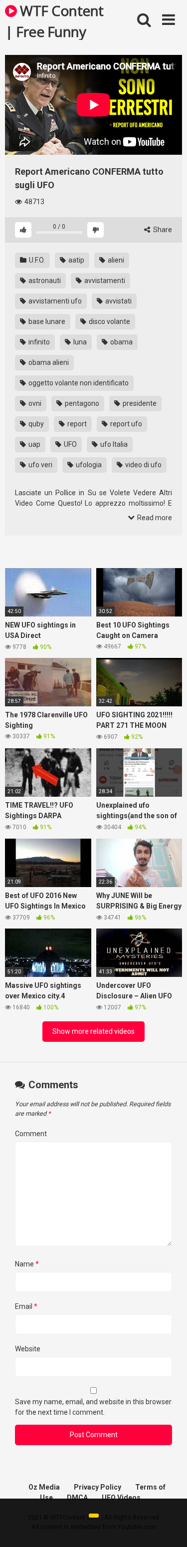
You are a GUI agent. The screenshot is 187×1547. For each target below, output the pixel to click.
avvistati (118, 301)
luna (79, 342)
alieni (115, 260)
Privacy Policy (97, 1487)
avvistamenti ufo (54, 301)
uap (33, 444)
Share (162, 230)
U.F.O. (36, 260)
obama (121, 342)
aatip (75, 260)
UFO (69, 444)
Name (27, 1264)
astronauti (44, 281)
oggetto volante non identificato (78, 383)
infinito (38, 342)
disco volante (108, 321)
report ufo (125, 424)
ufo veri (39, 465)
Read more (154, 518)
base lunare (46, 321)
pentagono (81, 403)
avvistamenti (104, 281)
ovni (34, 403)
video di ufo (143, 465)
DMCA (77, 1498)
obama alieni (48, 362)
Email (26, 1306)
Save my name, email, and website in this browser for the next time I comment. (93, 1407)
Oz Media (44, 1487)
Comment (31, 1134)
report (76, 424)
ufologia (88, 465)
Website (27, 1349)
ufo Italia (113, 444)
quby (35, 424)
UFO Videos (121, 1498)
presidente (139, 403)
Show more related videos (93, 1031)
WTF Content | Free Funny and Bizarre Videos (54, 20)
